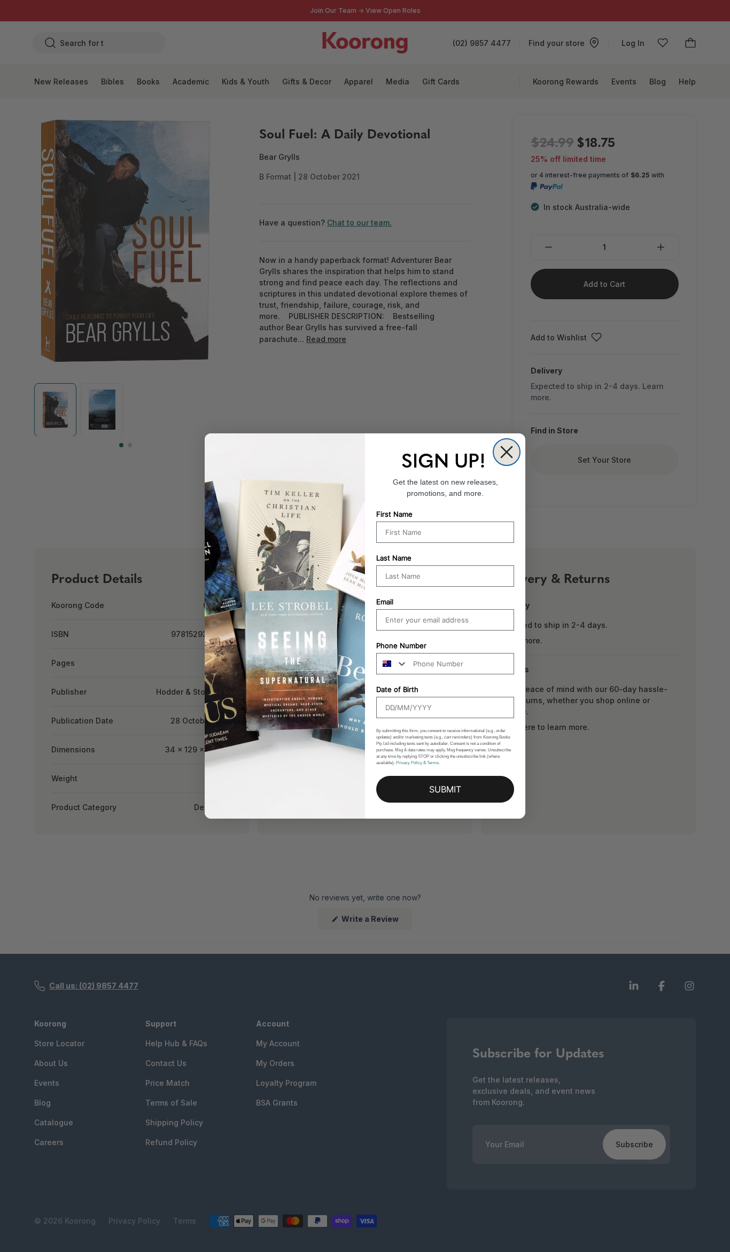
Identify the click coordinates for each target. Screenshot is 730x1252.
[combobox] (392, 664)
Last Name (393, 558)
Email (384, 601)
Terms (433, 762)
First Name (394, 514)
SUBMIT (445, 789)
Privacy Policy (409, 762)
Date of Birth (397, 689)
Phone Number (401, 645)
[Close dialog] (506, 452)
